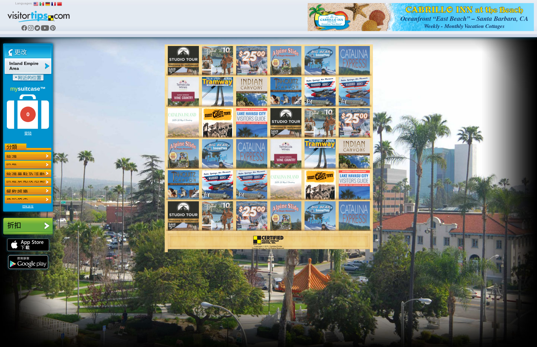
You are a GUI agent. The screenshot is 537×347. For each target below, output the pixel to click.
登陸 (28, 133)
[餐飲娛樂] (28, 173)
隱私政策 (28, 206)
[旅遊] (28, 156)
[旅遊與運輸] (28, 191)
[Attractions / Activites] (28, 165)
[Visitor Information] (28, 199)
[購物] (28, 182)
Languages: (24, 3)
